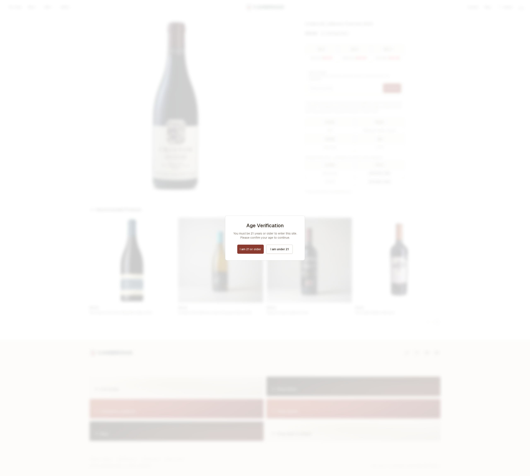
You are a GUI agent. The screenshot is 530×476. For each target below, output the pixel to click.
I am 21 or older (250, 249)
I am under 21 (279, 249)
